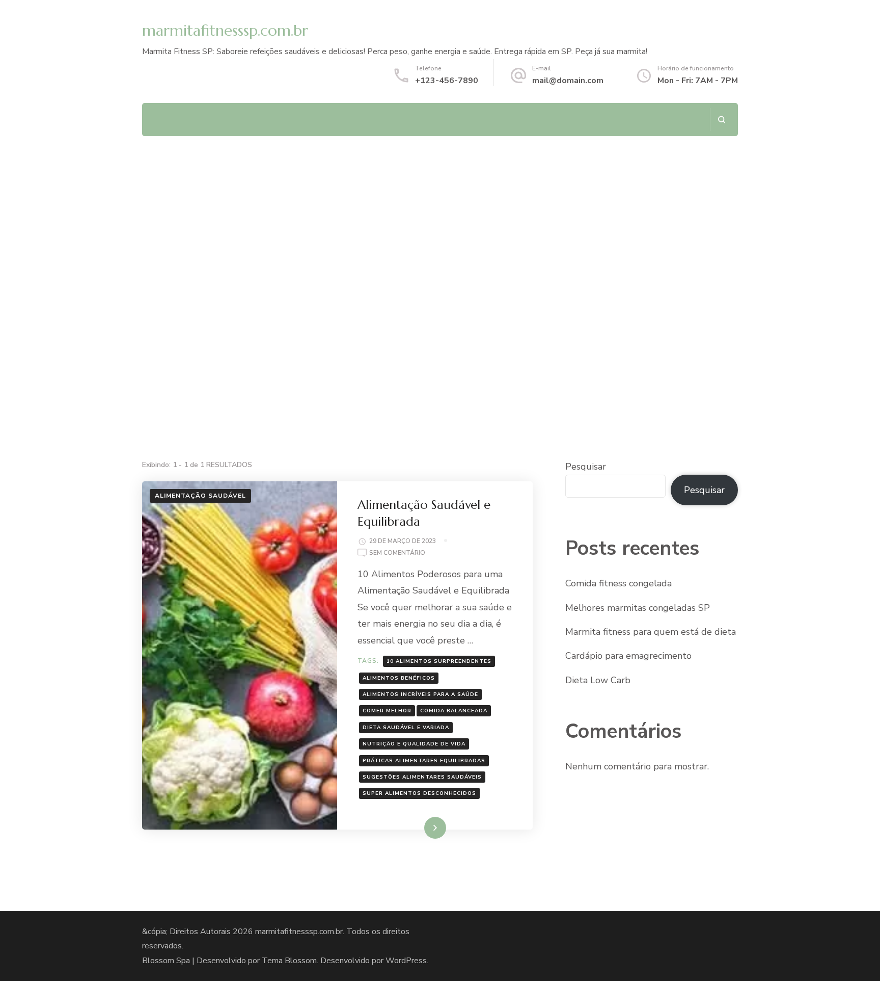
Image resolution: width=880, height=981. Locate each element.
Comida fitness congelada (618, 583)
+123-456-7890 (446, 80)
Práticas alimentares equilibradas (424, 760)
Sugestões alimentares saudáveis (422, 777)
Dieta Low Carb (597, 680)
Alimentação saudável (200, 496)
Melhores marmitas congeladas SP (637, 608)
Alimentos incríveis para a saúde (420, 694)
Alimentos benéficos (399, 678)
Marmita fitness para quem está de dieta (650, 632)
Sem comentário (397, 553)
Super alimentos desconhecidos (419, 793)
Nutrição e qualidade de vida (414, 743)
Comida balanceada (453, 710)
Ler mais (420, 827)
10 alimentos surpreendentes (439, 661)
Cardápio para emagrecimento (628, 656)
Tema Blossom (289, 960)
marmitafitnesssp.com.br (225, 30)
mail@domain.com (567, 80)
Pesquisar (585, 466)
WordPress (406, 960)
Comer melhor (387, 710)
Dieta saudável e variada (406, 727)
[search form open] (721, 119)
